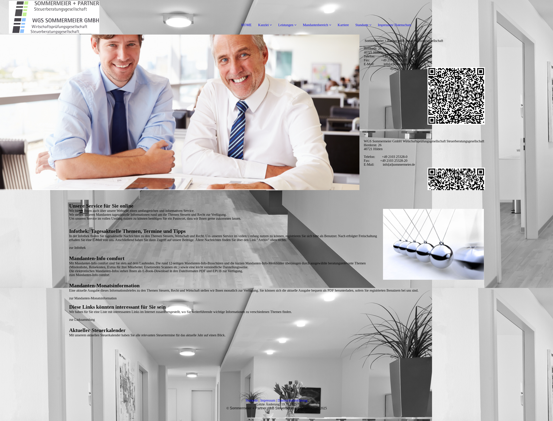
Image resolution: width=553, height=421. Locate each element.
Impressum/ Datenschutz (394, 25)
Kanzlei (263, 25)
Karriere (343, 25)
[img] (49, 17)
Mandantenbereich (315, 25)
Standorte (361, 25)
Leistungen (285, 25)
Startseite (252, 400)
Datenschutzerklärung (292, 400)
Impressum (267, 400)
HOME (246, 25)
